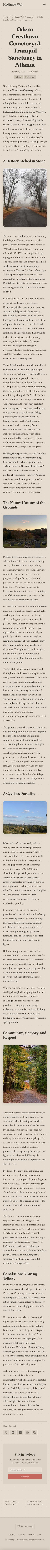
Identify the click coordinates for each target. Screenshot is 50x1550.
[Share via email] (27, 1432)
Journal (30, 17)
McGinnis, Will (12, 4)
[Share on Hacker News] (20, 1432)
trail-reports (29, 77)
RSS (39, 1534)
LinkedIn (21, 1534)
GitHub (12, 1534)
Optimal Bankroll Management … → (35, 1502)
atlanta (18, 77)
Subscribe (25, 1477)
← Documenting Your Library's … (12, 1502)
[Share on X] (6, 1432)
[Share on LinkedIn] (13, 1432)
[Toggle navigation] (44, 4)
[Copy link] (34, 1432)
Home (5, 17)
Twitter (31, 1534)
